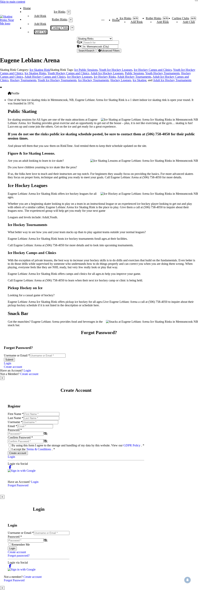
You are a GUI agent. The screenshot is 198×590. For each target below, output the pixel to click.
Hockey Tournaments (23, 80)
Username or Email (17, 355)
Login (7, 363)
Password (15, 430)
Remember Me (21, 544)
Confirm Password (20, 437)
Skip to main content (12, 1)
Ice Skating (139, 80)
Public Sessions (134, 73)
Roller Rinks (59, 19)
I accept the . (33, 449)
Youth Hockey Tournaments (162, 73)
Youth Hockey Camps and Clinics (68, 73)
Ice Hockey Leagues (79, 76)
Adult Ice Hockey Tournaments (172, 80)
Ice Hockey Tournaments (93, 80)
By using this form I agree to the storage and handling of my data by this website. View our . (78, 445)
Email (12, 426)
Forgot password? (19, 555)
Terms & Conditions (39, 449)
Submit (9, 359)
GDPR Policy (132, 445)
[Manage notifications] (187, 580)
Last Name (15, 418)
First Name (16, 414)
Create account (13, 366)
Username (15, 422)
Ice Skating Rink (40, 69)
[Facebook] (10, 467)
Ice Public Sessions (86, 69)
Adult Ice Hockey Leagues (106, 73)
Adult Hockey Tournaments (134, 76)
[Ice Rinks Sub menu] (69, 12)
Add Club (41, 32)
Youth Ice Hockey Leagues (115, 69)
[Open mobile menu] (102, 20)
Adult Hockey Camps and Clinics (45, 76)
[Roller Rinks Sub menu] (71, 20)
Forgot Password (18, 485)
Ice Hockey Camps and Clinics (153, 69)
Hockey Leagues (120, 80)
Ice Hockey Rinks (105, 76)
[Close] (196, 0)
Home (27, 8)
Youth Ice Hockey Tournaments (57, 80)
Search (86, 50)
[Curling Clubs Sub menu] (72, 28)
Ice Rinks (59, 11)
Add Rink (40, 16)
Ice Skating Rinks (35, 73)
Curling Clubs (59, 28)
